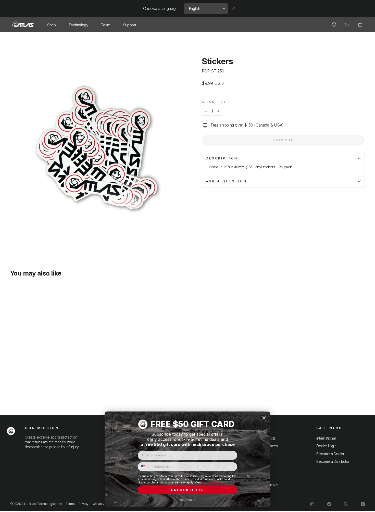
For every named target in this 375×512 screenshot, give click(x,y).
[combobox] (145, 467)
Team (105, 24)
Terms (70, 504)
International (325, 438)
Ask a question (226, 181)
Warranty (98, 504)
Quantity (214, 102)
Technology (78, 24)
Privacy (84, 504)
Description (222, 158)
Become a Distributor (332, 461)
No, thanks (187, 500)
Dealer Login (326, 446)
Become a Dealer (330, 454)
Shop (51, 24)
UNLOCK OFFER (187, 490)
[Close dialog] (264, 418)
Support (129, 24)
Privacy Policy (211, 482)
